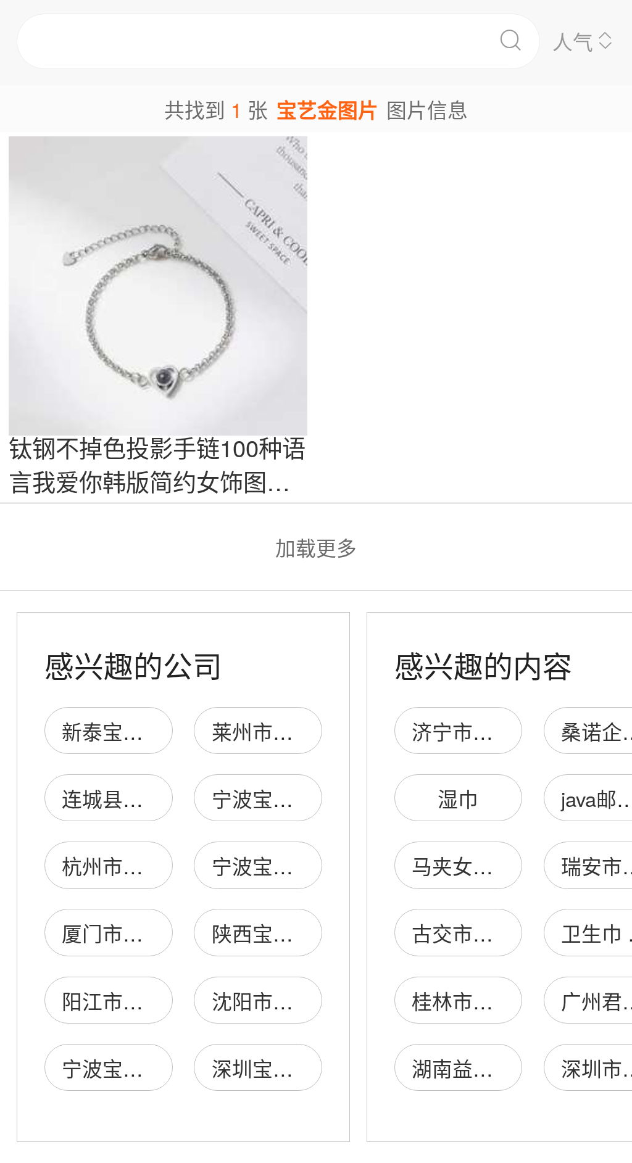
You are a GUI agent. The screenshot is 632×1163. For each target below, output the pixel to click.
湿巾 (458, 798)
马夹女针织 (463, 865)
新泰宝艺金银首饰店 (153, 730)
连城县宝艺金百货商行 (163, 798)
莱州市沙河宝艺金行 (303, 730)
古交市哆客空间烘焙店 (513, 932)
